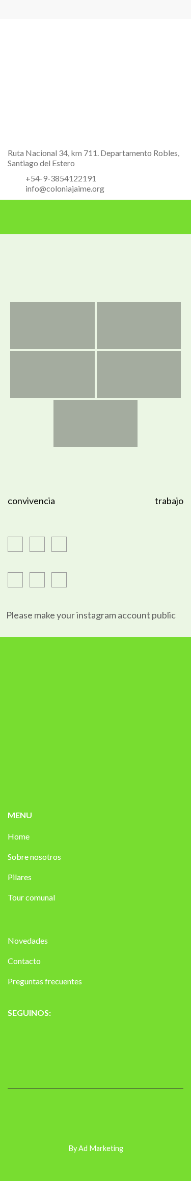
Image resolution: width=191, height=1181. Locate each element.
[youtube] (180, 13)
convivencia (31, 500)
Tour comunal (31, 897)
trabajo (169, 500)
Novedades (28, 940)
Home (19, 836)
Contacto (24, 961)
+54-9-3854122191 (60, 178)
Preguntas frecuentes (45, 981)
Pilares (20, 877)
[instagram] (168, 13)
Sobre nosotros (34, 856)
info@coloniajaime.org (64, 188)
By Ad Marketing (95, 1148)
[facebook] (156, 13)
